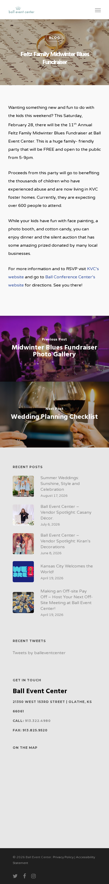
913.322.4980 (38, 721)
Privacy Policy (63, 857)
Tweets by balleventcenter (39, 652)
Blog (54, 38)
